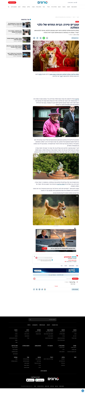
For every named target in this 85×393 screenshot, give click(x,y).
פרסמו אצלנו (61, 386)
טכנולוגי (24, 6)
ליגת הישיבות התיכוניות (71, 351)
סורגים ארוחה (26, 367)
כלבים (40, 74)
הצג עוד (56, 286)
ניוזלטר (28, 325)
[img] (56, 121)
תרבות (59, 6)
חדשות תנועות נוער (49, 331)
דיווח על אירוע (12, 2)
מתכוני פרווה (26, 363)
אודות (35, 386)
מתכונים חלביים (26, 361)
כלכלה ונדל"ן (38, 6)
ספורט (33, 6)
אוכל (44, 6)
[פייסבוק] (34, 289)
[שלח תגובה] (34, 279)
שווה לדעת (39, 361)
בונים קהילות (62, 347)
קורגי (61, 76)
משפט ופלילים (62, 333)
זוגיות (75, 333)
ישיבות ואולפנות (15, 351)
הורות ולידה (74, 331)
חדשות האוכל (26, 365)
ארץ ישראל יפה (62, 361)
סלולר (16, 359)
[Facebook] (37, 38)
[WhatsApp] (44, 38)
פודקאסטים (34, 325)
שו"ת (28, 338)
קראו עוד (44, 248)
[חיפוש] (8, 6)
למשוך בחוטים (38, 331)
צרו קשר (56, 386)
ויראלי (48, 6)
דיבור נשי (74, 336)
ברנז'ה (63, 336)
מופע (16, 342)
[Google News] (45, 289)
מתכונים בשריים (26, 359)
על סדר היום (27, 333)
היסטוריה (63, 359)
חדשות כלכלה (61, 351)
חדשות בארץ (62, 331)
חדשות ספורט (73, 347)
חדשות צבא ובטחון (61, 338)
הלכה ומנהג (27, 331)
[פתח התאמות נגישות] (83, 391)
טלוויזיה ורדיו (54, 6)
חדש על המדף (38, 359)
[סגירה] (34, 256)
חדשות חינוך (15, 353)
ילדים (40, 367)
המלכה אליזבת (61, 184)
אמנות (16, 340)
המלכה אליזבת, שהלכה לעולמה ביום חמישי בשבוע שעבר (64, 74)
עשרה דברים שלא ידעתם (48, 359)
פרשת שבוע (27, 336)
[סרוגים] (53, 379)
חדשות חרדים (14, 6)
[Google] (47, 38)
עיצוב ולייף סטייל (37, 363)
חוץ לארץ (63, 365)
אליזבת (77, 99)
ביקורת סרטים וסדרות (13, 338)
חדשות (68, 6)
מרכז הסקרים (55, 325)
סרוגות (64, 6)
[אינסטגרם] (39, 289)
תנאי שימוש (47, 386)
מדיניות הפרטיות (40, 386)
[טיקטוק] (42, 289)
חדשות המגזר (74, 6)
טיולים (28, 6)
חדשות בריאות (15, 347)
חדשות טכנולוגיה (14, 361)
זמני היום (52, 386)
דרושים (48, 325)
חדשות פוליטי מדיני (61, 340)
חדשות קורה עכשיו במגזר (48, 333)
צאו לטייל (63, 363)
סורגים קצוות (38, 333)
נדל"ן (63, 349)
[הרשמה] (36, 258)
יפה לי (40, 365)
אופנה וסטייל (74, 338)
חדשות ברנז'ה (50, 336)
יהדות (19, 6)
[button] (74, 228)
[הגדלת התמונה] (77, 108)
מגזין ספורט (74, 349)
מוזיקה (16, 336)
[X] (40, 38)
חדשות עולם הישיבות (49, 338)
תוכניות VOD (42, 325)
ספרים (16, 333)
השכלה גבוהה (15, 349)
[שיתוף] (34, 38)
